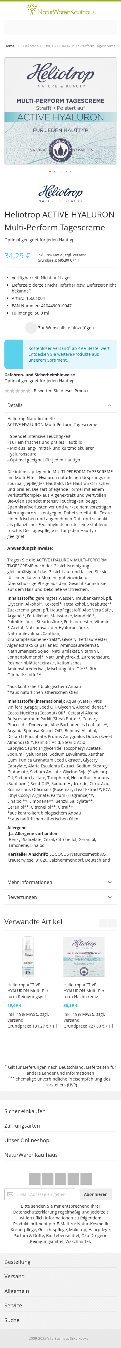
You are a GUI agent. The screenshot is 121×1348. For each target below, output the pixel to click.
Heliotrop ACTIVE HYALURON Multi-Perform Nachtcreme (60, 990)
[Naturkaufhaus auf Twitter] (35, 1177)
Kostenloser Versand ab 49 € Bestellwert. (69, 348)
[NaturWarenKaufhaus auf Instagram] (74, 1177)
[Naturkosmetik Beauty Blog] (86, 1177)
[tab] (60, 405)
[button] (50, 171)
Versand (79, 254)
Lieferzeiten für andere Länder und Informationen (71, 1070)
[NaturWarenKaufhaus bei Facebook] (48, 1177)
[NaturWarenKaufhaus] (60, 9)
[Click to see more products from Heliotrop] (60, 193)
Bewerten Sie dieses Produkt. (62, 390)
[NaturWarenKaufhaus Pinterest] (61, 1177)
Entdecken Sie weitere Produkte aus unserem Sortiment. (63, 357)
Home (9, 46)
